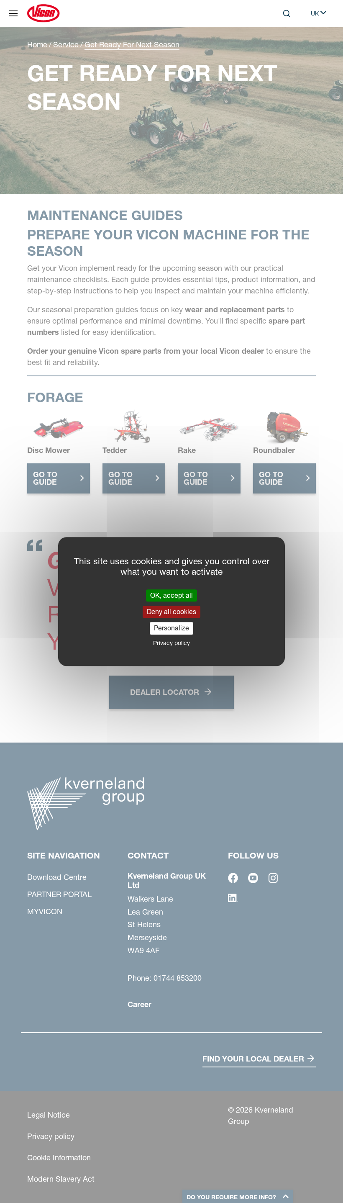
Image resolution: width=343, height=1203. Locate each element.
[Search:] (280, 47)
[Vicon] (43, 13)
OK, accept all (171, 595)
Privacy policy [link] (171, 643)
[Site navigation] (13, 13)
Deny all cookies (171, 611)
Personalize (171, 628)
